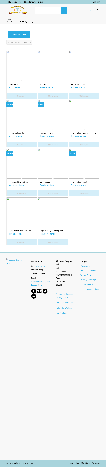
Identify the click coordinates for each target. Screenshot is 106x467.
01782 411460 (11, 2)
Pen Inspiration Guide (64, 303)
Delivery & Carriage (88, 280)
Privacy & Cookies (87, 284)
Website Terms (86, 275)
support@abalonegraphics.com (31, 2)
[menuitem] (95, 2)
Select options (22, 96)
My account (96, 2)
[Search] (64, 10)
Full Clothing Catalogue (65, 308)
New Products (61, 313)
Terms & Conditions (88, 271)
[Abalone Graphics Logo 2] (17, 10)
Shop (8, 19)
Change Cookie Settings (89, 289)
